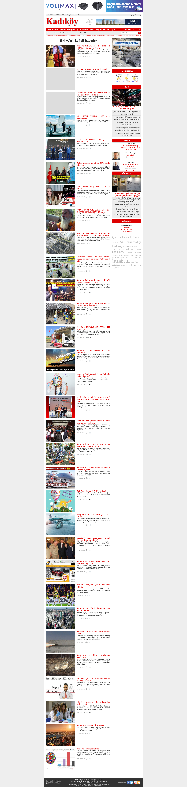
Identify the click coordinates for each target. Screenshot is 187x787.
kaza (126, 249)
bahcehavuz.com (94, 785)
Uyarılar (75, 33)
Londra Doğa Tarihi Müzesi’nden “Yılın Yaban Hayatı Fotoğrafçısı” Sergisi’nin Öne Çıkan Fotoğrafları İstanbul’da (127, 195)
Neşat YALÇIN (131, 143)
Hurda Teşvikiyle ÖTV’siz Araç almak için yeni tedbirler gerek (126, 108)
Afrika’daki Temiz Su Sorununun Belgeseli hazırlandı (75, 35)
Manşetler (69, 15)
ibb (140, 257)
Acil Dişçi (100, 785)
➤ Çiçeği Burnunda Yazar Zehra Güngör (126, 212)
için (114, 237)
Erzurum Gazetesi (126, 229)
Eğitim (78, 30)
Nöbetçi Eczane (78, 15)
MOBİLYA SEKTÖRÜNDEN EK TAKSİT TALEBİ (92, 69)
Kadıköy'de (118, 252)
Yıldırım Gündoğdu (130, 153)
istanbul (119, 261)
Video (55, 33)
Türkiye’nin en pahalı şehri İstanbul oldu (91, 725)
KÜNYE (63, 15)
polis (122, 265)
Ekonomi (85, 30)
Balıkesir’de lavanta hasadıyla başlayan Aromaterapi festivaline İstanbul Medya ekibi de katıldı (93, 259)
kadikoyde (128, 246)
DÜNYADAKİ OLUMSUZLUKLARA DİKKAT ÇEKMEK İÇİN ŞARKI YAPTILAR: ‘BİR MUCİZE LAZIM (93, 211)
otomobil (114, 249)
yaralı (133, 262)
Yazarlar (49, 33)
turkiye (137, 265)
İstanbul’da (120, 268)
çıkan (136, 237)
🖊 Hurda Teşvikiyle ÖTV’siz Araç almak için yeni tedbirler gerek (126, 113)
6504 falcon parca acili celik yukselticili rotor (98, 784)
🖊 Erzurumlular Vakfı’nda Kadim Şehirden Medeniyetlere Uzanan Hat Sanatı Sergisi (127, 118)
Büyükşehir (71, 30)
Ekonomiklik (127, 228)
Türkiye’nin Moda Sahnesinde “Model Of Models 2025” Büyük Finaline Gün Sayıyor (93, 47)
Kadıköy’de (120, 258)
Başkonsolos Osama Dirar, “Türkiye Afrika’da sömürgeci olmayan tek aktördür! (93, 94)
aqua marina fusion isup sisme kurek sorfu (78, 784)
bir (131, 237)
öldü (131, 255)
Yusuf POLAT (131, 162)
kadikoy (117, 246)
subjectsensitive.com (86, 785)
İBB (136, 258)
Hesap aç (131, 15)
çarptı (118, 249)
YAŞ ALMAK (130, 155)
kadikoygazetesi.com (78, 781)
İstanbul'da (123, 237)
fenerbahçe (134, 242)
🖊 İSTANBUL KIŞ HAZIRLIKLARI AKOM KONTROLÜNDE (127, 124)
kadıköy (132, 265)
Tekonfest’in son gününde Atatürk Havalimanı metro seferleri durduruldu (93, 422)
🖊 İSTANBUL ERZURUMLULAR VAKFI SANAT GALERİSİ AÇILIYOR (127, 134)
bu (140, 249)
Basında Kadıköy (52, 30)
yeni (135, 247)
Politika (106, 30)
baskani (139, 237)
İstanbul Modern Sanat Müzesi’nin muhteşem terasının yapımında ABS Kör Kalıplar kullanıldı (93, 234)
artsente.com (79, 785)
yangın (127, 265)
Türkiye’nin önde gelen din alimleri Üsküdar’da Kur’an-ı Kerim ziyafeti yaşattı (93, 281)
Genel (92, 30)
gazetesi (121, 255)
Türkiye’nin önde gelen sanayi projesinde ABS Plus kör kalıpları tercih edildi (93, 305)
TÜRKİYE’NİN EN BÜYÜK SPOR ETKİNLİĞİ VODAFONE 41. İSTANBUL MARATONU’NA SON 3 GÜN (93, 399)
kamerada (115, 243)
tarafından (126, 255)
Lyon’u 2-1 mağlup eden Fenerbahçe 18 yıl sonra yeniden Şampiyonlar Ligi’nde (115, 35)
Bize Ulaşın (95, 782)
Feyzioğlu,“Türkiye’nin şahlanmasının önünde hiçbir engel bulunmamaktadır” (93, 539)
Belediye (63, 30)
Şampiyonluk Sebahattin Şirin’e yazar (130, 165)
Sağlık (112, 30)
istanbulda (132, 249)
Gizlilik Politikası (50, 15)
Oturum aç (138, 15)
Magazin (99, 30)
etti (123, 249)
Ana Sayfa (82, 782)
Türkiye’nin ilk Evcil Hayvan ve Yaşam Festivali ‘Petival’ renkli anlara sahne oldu (93, 445)
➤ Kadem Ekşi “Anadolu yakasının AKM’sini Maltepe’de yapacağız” (126, 215)
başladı (127, 257)
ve (122, 242)
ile (128, 261)
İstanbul (137, 255)
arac (124, 265)
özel (114, 268)
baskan (139, 247)
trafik (140, 265)
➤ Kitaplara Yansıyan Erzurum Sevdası (127, 209)
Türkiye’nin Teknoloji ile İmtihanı (88, 749)
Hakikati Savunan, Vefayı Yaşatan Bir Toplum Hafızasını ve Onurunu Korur (130, 147)
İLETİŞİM (58, 15)
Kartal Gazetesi (127, 231)
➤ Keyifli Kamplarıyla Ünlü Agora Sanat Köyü (126, 205)
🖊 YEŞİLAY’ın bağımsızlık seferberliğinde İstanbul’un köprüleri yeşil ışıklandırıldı (127, 129)
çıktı (114, 257)
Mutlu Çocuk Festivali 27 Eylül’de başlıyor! (91, 491)
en (112, 268)
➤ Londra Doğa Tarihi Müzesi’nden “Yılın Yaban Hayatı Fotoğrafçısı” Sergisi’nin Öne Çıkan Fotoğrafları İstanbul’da (126, 200)
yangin (132, 257)
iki (121, 249)
